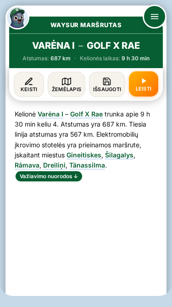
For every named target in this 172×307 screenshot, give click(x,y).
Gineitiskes (84, 155)
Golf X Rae (86, 114)
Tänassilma (87, 165)
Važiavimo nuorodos (49, 176)
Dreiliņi (54, 165)
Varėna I (50, 114)
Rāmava (27, 165)
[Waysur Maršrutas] (17, 17)
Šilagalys (119, 155)
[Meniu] (154, 17)
